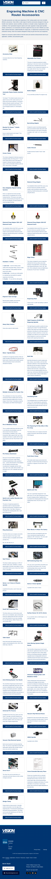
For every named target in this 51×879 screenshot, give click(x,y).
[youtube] (33, 873)
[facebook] (27, 873)
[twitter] (30, 873)
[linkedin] (35, 873)
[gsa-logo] (5, 839)
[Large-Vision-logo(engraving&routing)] (8, 1)
